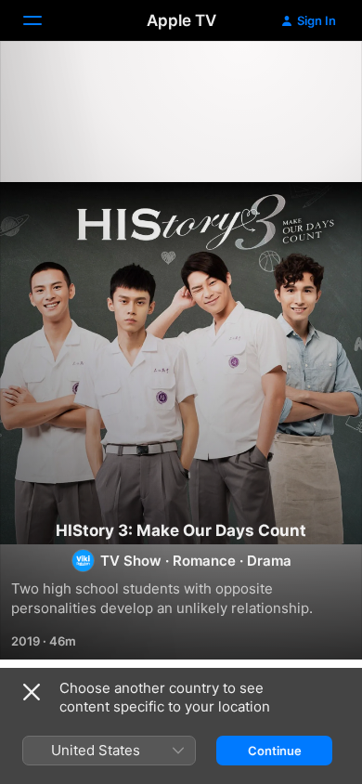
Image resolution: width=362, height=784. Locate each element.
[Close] (31, 692)
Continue (275, 750)
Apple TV (181, 20)
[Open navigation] (43, 20)
